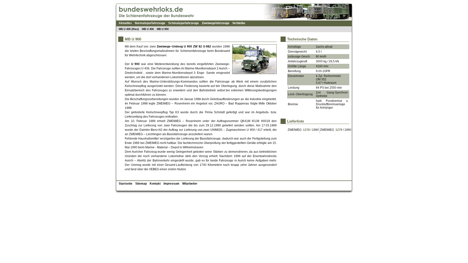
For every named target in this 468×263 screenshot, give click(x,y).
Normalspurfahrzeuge (150, 23)
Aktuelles (125, 23)
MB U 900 (163, 29)
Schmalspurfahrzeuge (183, 23)
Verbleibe (238, 23)
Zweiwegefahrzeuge (215, 23)
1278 (306, 130)
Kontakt (155, 183)
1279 (338, 130)
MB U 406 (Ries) (129, 29)
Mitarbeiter (189, 183)
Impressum (171, 183)
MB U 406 (148, 29)
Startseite (125, 183)
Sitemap (141, 183)
